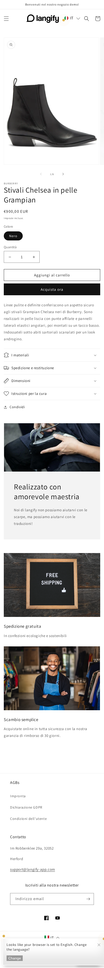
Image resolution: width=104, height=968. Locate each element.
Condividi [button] (17, 407)
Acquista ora (52, 289)
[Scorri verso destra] (63, 174)
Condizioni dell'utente (28, 818)
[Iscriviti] (88, 899)
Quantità (10, 247)
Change (14, 958)
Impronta (18, 796)
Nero (13, 236)
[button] (6, 18)
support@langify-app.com (32, 869)
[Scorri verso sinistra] (40, 174)
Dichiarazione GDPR (26, 807)
